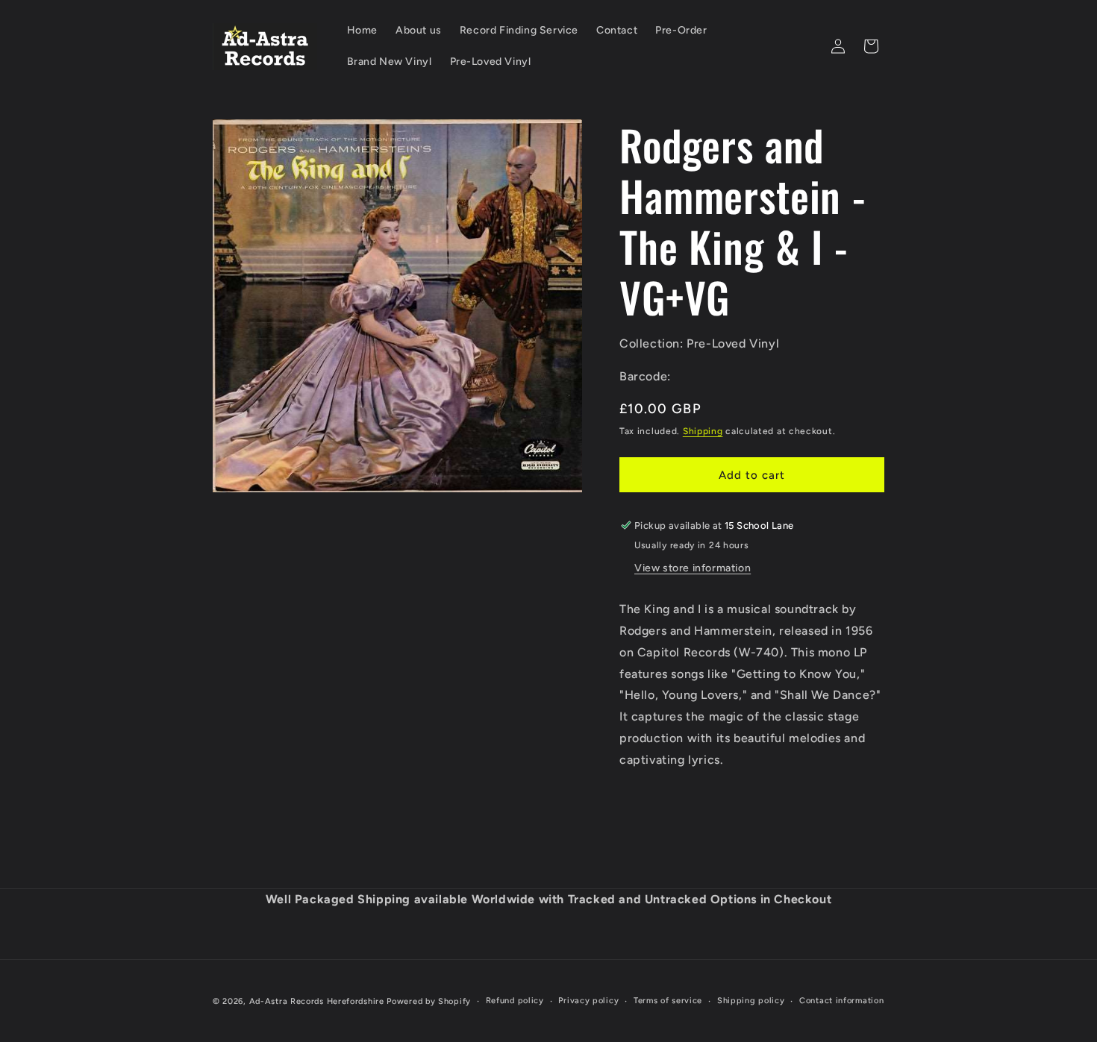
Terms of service (668, 1000)
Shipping (703, 431)
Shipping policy (751, 1000)
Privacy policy (588, 1000)
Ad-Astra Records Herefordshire (316, 1001)
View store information (692, 568)
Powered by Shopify (429, 1001)
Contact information (841, 1000)
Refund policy (515, 1000)
